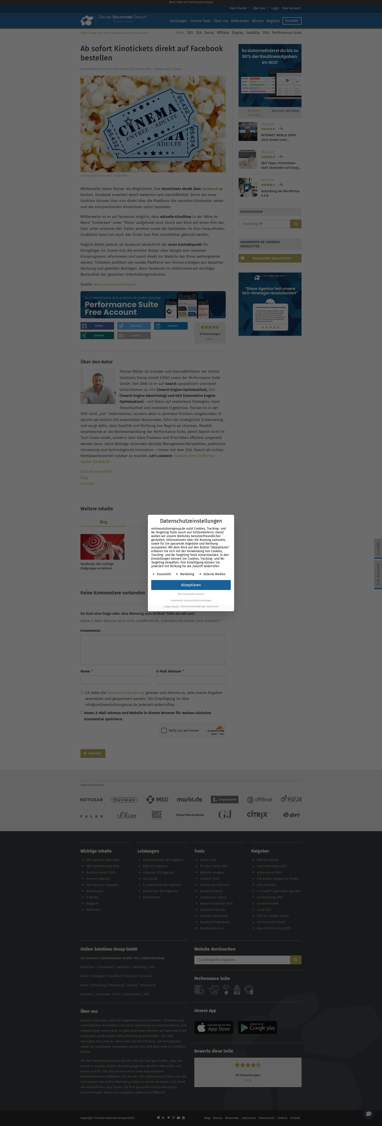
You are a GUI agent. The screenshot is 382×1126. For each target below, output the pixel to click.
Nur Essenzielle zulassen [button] (191, 594)
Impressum (212, 606)
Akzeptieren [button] (191, 585)
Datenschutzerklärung (192, 606)
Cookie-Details (171, 606)
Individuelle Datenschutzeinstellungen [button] (191, 600)
